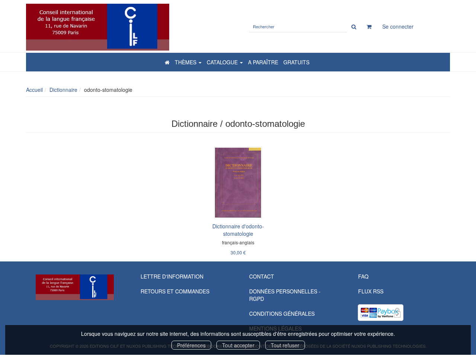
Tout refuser (285, 345)
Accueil (34, 89)
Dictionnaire (63, 89)
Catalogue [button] (223, 62)
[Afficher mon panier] (369, 26)
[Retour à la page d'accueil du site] (129, 27)
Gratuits (296, 62)
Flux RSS (370, 291)
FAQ (363, 276)
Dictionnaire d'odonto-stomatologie (238, 229)
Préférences (191, 345)
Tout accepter (238, 345)
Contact (261, 276)
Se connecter (398, 26)
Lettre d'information (172, 276)
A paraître (263, 62)
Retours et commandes (175, 291)
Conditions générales (282, 313)
